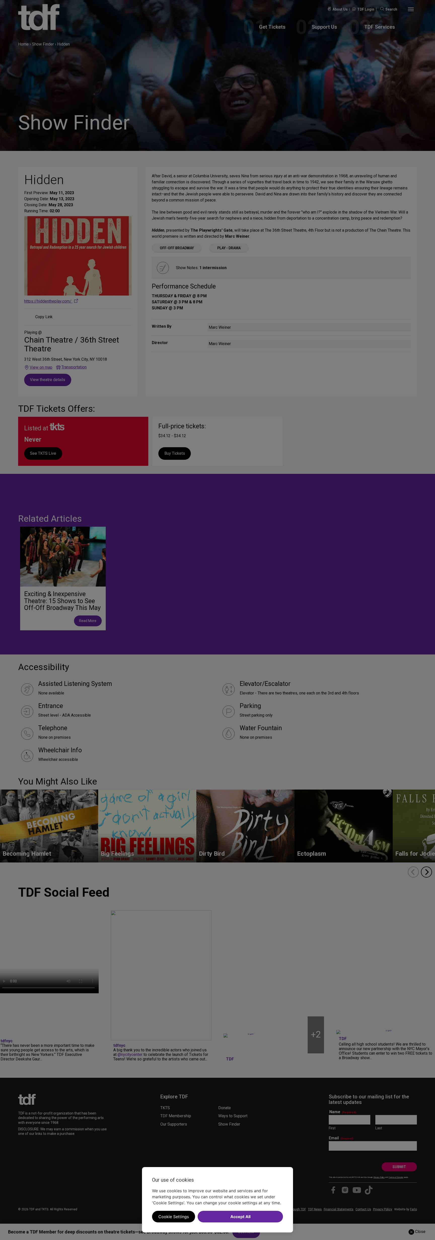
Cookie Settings (173, 1216)
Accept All (240, 1216)
